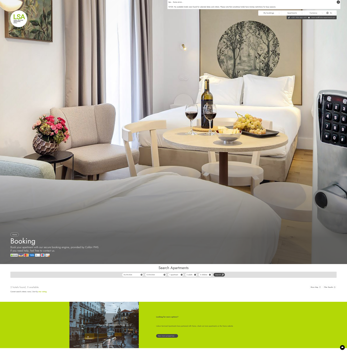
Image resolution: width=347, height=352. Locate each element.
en (331, 13)
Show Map (314, 287)
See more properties (166, 336)
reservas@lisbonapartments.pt (323, 17)
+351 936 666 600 (299, 17)
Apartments (292, 13)
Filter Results (328, 287)
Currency (313, 13)
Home (14, 234)
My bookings (269, 13)
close (338, 2)
